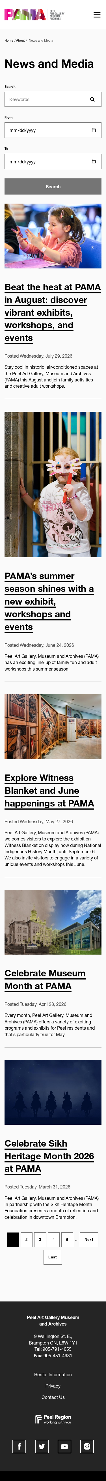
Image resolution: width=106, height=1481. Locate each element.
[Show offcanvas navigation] (96, 14)
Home (9, 40)
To (6, 148)
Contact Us (53, 1397)
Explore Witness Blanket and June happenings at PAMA (49, 790)
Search (10, 86)
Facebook (19, 1446)
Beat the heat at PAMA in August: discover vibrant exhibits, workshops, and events (53, 312)
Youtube (64, 1446)
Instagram (87, 1446)
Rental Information (53, 1374)
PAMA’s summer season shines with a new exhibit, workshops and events (49, 601)
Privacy (53, 1386)
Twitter (42, 1446)
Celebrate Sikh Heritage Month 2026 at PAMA (49, 1156)
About (20, 40)
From (8, 117)
